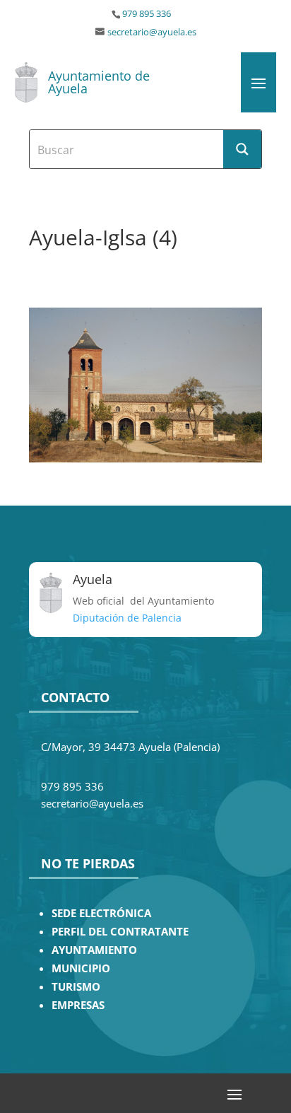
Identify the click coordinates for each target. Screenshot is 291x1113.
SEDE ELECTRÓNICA (101, 913)
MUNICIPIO (81, 968)
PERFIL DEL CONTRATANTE (120, 931)
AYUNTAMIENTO (94, 950)
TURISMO (76, 986)
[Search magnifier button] (242, 149)
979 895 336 (146, 14)
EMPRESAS (78, 1005)
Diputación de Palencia (127, 617)
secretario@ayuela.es (151, 32)
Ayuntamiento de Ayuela (99, 82)
